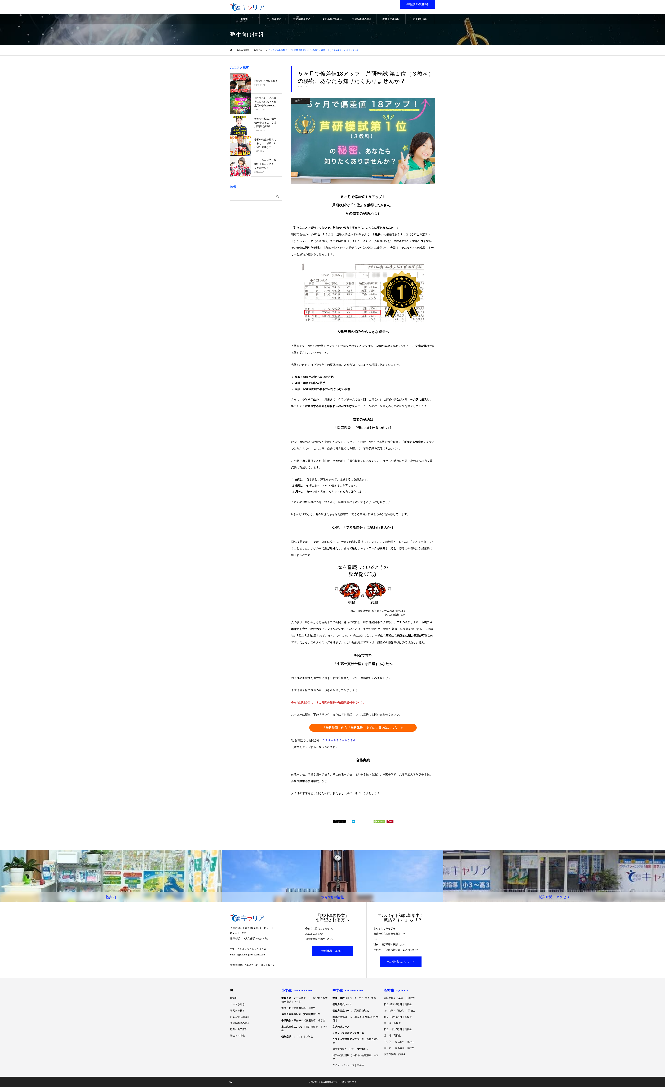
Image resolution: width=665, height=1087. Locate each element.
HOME (245, 19)
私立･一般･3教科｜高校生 (398, 1029)
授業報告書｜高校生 (395, 1054)
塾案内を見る (303, 19)
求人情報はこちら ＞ (401, 961)
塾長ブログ (300, 100)
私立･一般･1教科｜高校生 (398, 1016)
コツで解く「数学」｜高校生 (399, 1010)
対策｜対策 (300, 1014)
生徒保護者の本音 (361, 19)
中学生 (347, 990)
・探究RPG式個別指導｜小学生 (303, 1020)
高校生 (396, 990)
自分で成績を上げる (350, 1049)
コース (342, 1004)
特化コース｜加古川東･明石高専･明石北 (355, 1018)
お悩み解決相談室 (332, 19)
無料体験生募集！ (332, 950)
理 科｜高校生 (392, 1035)
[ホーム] (231, 50)
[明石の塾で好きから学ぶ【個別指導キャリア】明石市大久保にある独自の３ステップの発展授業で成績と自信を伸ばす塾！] (247, 7)
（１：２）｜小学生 (297, 1036)
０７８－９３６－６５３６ (339, 740)
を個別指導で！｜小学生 (304, 1028)
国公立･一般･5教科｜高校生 (399, 1048)
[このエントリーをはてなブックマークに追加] (353, 822)
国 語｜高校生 (392, 1023)
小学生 (296, 990)
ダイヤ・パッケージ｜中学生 (348, 1065)
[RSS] (230, 1082)
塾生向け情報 (420, 19)
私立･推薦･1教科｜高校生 (398, 1004)
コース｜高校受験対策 (350, 1010)
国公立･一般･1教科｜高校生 (399, 1041)
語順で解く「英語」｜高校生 (399, 998)
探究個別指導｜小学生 (298, 1008)
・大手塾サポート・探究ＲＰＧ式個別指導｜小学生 (304, 1000)
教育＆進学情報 (390, 19)
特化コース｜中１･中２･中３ (354, 998)
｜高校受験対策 (355, 1041)
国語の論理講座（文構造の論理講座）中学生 (355, 1057)
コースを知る (274, 19)
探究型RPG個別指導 (417, 4)
